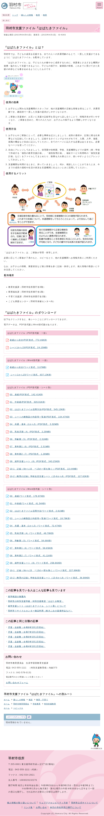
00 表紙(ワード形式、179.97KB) (27, 496)
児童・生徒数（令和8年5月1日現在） (27, 627)
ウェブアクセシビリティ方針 (53, 803)
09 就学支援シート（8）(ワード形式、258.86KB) (36, 563)
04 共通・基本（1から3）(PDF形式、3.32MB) (34, 424)
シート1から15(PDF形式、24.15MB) (29, 347)
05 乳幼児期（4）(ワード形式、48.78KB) (32, 533)
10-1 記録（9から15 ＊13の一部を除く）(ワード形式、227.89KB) (45, 570)
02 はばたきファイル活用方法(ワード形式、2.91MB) (37, 511)
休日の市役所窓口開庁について (65, 807)
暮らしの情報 (27, 15)
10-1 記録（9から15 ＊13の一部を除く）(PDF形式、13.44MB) (43, 469)
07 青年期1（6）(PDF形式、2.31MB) (30, 446)
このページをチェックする (16, 717)
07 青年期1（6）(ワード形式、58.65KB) (31, 548)
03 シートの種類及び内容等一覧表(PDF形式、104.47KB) (40, 417)
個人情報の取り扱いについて (21, 803)
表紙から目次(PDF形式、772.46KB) (28, 340)
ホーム (7, 700)
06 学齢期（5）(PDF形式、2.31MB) (29, 439)
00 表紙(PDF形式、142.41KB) (26, 394)
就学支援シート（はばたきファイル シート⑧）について (37, 606)
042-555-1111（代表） (27, 769)
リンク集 (28, 807)
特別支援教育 (50, 704)
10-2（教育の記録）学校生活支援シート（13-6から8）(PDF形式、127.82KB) (49, 476)
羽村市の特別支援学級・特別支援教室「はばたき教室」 (36, 601)
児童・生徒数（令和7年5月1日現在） (27, 632)
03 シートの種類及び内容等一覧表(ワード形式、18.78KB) (40, 518)
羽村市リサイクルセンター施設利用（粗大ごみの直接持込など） (40, 611)
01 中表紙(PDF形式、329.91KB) (27, 402)
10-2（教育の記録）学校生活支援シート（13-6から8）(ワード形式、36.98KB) (50, 578)
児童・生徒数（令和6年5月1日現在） (27, 637)
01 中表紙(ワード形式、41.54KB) (28, 503)
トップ (15, 15)
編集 (29, 717)
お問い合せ (41, 807)
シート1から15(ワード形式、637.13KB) (30, 375)
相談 (31, 700)
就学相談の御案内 (17, 596)
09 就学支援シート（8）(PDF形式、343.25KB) (35, 461)
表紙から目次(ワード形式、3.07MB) (28, 367)
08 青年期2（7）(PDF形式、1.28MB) (30, 454)
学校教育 (37, 704)
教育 (38, 15)
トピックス (18, 708)
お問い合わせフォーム (17, 683)
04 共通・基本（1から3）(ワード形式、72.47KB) (36, 526)
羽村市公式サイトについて (84, 803)
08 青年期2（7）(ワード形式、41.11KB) (31, 556)
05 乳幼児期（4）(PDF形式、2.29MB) (30, 432)
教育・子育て (42, 700)
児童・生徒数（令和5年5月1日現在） (27, 642)
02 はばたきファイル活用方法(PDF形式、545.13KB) (37, 409)
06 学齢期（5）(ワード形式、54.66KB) (30, 541)
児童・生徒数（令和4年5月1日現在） (27, 646)
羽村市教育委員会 (21, 704)
